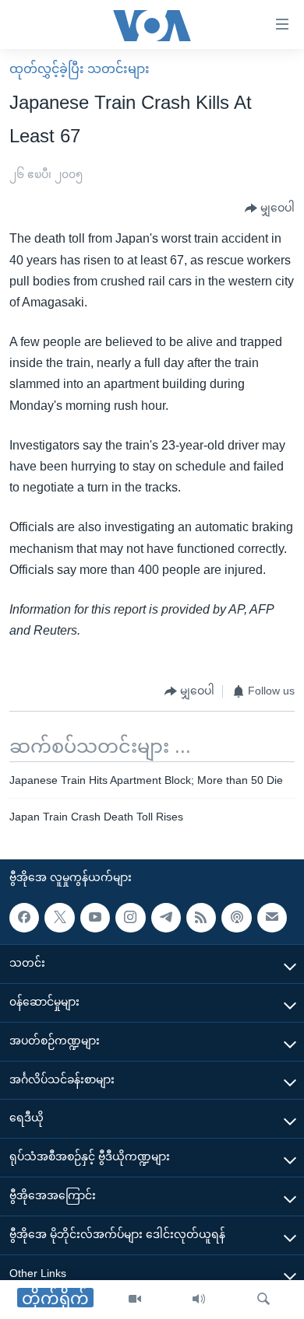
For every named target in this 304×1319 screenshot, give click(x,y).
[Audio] (198, 1299)
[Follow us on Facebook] (24, 917)
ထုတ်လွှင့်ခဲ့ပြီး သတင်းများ (79, 68)
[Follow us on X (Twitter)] (59, 917)
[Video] (134, 1299)
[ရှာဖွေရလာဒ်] (263, 1299)
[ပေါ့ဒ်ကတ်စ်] (236, 917)
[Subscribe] (272, 917)
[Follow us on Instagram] (130, 917)
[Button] (270, 208)
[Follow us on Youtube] (95, 917)
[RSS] (201, 917)
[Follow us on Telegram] (166, 917)
